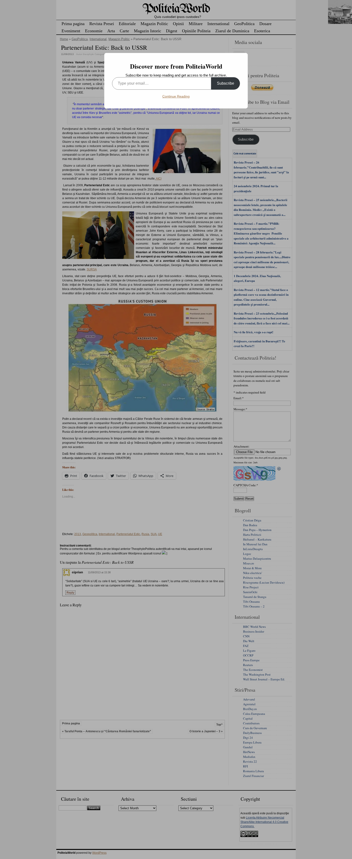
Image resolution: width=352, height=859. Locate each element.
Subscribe (225, 83)
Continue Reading (176, 96)
